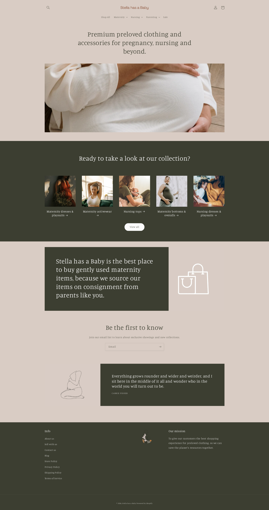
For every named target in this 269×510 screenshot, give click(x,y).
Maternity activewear (97, 211)
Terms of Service (53, 478)
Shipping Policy (53, 472)
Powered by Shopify (144, 503)
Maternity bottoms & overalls (172, 213)
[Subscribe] (160, 347)
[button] (48, 7)
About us (49, 438)
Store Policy (51, 461)
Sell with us (51, 444)
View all (134, 226)
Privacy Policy (52, 467)
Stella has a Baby (129, 503)
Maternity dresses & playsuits (60, 213)
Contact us (50, 450)
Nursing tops (133, 211)
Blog (47, 455)
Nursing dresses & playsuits (209, 213)
